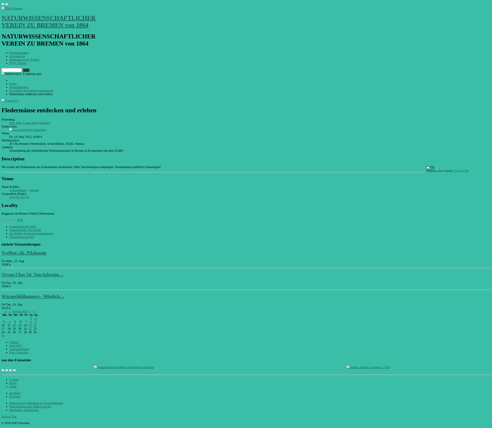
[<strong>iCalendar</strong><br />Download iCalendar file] (10, 100)
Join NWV (15, 345)
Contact (14, 342)
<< (5, 311)
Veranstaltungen (19, 52)
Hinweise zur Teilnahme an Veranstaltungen (36, 403)
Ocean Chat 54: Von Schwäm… (32, 274)
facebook (14, 393)
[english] (3, 5)
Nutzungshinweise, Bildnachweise (30, 406)
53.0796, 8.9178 (19, 197)
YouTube (14, 396)
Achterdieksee (18, 190)
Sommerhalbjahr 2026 (22, 226)
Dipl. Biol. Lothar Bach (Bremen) (29, 123)
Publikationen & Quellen (24, 59)
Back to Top (9, 416)
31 (3, 335)
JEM (20, 220)
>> (34, 311)
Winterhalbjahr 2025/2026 (25, 230)
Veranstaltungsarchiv (21, 237)
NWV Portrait (17, 63)
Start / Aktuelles (18, 352)
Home (13, 383)
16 (35, 325)
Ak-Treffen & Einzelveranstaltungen (31, 233)
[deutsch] (6, 5)
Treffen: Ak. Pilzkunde (24, 252)
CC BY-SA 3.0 (460, 171)
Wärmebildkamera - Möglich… (33, 296)
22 (30, 328)
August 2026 (20, 311)
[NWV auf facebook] (3, 371)
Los (26, 70)
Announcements (19, 349)
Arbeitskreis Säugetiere (32, 130)
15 (30, 325)
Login (13, 386)
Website (34, 190)
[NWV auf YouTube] (14, 371)
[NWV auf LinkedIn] (11, 371)
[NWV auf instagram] (7, 371)
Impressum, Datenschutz (24, 410)
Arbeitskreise (17, 56)
